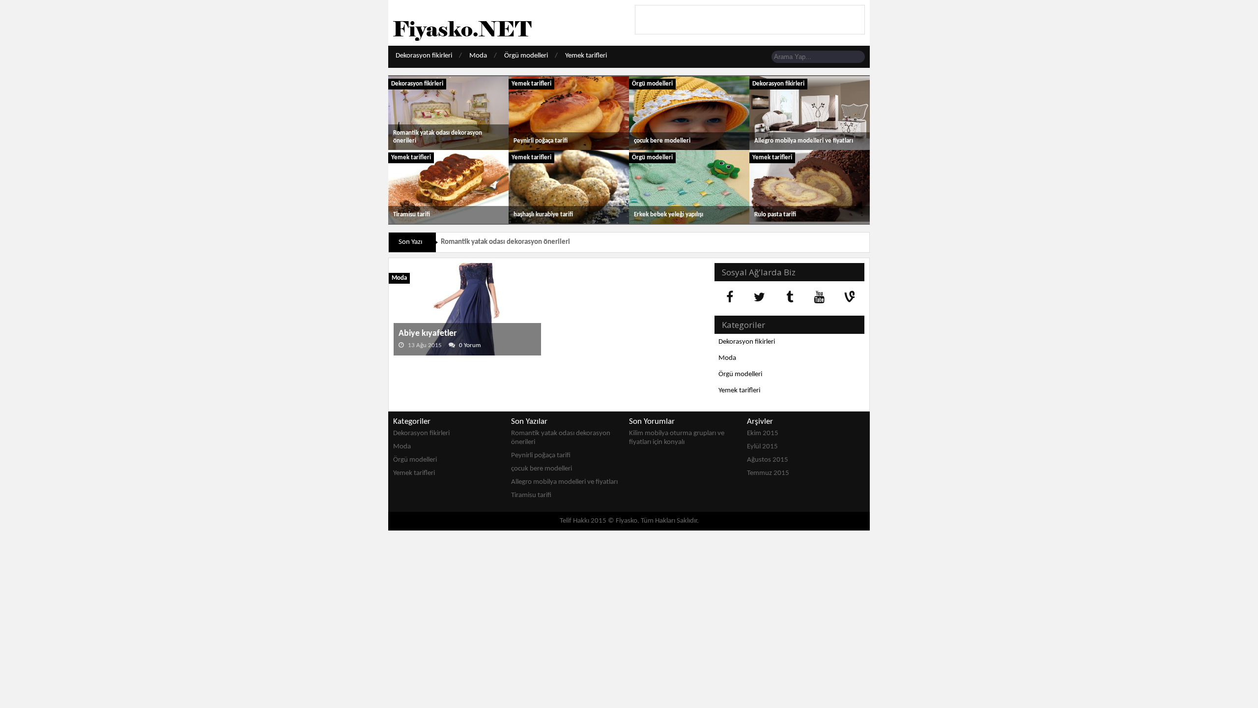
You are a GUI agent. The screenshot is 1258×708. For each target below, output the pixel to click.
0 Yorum (470, 345)
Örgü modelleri (526, 55)
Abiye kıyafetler (428, 333)
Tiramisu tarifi (411, 214)
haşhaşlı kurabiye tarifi (543, 214)
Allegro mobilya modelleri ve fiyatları (803, 141)
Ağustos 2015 (767, 460)
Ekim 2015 (762, 433)
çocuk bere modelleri (662, 141)
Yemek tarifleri (586, 55)
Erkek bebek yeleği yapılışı (668, 214)
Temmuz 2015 (768, 473)
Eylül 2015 (762, 446)
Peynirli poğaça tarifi (541, 141)
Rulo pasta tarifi (775, 214)
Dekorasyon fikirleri (424, 55)
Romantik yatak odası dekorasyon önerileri (505, 242)
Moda (478, 55)
